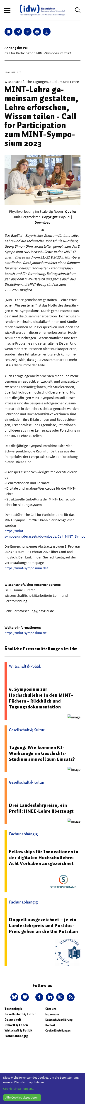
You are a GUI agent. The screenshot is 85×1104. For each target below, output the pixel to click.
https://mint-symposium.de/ (26, 568)
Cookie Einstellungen (57, 1030)
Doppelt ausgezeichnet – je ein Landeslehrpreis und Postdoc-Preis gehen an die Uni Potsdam (43, 925)
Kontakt (50, 1025)
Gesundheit (13, 1019)
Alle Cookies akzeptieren (22, 1097)
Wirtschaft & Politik (18, 1030)
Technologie (13, 1009)
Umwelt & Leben (16, 1025)
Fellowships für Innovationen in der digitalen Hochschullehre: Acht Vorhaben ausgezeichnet (43, 857)
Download (43, 222)
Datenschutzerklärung (59, 1020)
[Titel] (8, 32)
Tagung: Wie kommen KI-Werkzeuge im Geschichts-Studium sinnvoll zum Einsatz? (42, 753)
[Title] (28, 32)
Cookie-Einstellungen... (18, 1089)
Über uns (50, 1009)
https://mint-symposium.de (26, 633)
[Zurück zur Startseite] (42, 10)
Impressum (52, 1014)
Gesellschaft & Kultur (20, 1014)
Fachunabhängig (16, 1036)
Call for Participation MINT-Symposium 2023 (38, 53)
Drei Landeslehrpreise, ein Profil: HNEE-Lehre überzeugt (41, 808)
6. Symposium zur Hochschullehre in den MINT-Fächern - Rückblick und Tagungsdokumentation (41, 698)
